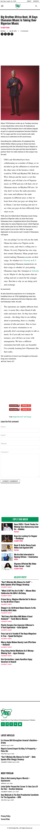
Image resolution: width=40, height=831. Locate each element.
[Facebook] (2, 34)
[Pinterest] (12, 34)
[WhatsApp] (8, 34)
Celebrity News (5, 28)
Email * (3, 435)
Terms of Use (5, 819)
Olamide (26, 260)
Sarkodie (35, 270)
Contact (36, 1)
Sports (16, 559)
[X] (5, 34)
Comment (5, 452)
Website (4, 443)
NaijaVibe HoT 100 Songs (22, 417)
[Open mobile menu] (2, 6)
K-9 (34, 260)
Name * (3, 427)
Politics (16, 532)
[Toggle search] (36, 6)
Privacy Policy (5, 816)
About (29, 1)
